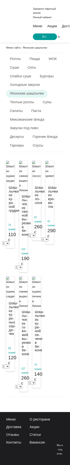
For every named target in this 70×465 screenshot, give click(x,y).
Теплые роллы (22, 102)
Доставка (13, 427)
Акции (52, 26)
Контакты (13, 442)
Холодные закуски (25, 85)
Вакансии (37, 442)
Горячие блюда (45, 137)
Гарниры (17, 145)
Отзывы (12, 435)
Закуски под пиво (24, 128)
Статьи (35, 435)
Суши (14, 67)
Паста (36, 111)
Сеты (32, 67)
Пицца (35, 59)
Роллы (15, 59)
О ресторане (40, 419)
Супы (47, 102)
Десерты (17, 137)
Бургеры (47, 76)
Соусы (38, 145)
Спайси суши (20, 76)
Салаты (16, 111)
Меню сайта (13, 47)
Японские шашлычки (35, 47)
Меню (37, 26)
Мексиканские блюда (27, 119)
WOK (53, 59)
